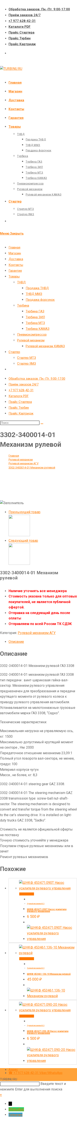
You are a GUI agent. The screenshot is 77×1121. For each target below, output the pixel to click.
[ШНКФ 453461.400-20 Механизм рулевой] (19, 535)
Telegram (15, 1115)
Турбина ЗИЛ (35, 317)
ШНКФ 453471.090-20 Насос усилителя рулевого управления (47, 1032)
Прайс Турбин (20, 38)
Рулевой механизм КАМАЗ (45, 346)
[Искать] (41, 423)
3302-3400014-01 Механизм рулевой (32, 467)
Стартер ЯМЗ (26, 363)
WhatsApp (16, 1109)
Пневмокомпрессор (32, 334)
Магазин (15, 253)
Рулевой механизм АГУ (37, 633)
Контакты (16, 265)
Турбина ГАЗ (35, 311)
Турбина (23, 305)
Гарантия (15, 271)
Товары (14, 276)
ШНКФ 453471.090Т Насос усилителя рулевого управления (47, 910)
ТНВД (21, 282)
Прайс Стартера (21, 32)
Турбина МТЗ (35, 323)
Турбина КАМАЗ (37, 329)
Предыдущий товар (24, 512)
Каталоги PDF (20, 27)
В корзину (26, 893)
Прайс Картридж (22, 44)
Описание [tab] (16, 642)
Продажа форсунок (40, 300)
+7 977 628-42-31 (22, 21)
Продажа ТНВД (37, 288)
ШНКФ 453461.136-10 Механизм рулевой (49, 974)
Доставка (16, 259)
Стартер (14, 352)
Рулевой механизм (30, 340)
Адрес (13, 1070)
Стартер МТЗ (26, 358)
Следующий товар (23, 541)
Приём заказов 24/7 (25, 15)
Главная (14, 247)
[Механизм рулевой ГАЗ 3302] (19, 564)
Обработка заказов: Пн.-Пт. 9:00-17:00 (39, 9)
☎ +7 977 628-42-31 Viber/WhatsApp (35, 1073)
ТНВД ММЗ (34, 294)
